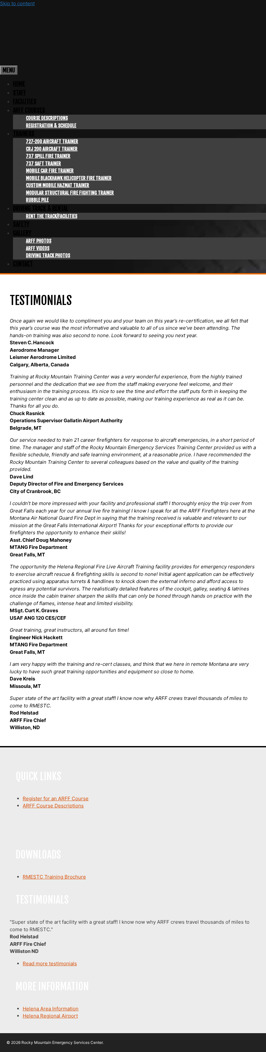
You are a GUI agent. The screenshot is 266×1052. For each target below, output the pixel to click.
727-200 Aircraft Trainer (52, 141)
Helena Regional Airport (50, 1016)
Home (19, 83)
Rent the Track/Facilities (51, 216)
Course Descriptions (47, 118)
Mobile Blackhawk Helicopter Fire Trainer (69, 178)
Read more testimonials (50, 963)
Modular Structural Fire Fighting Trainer (70, 193)
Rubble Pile (37, 200)
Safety (21, 224)
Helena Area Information (51, 1009)
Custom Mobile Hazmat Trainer (57, 185)
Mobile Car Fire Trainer (50, 171)
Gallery (22, 232)
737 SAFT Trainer (43, 163)
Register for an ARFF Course (56, 798)
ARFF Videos (37, 248)
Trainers (23, 133)
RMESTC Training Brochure (54, 877)
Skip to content (17, 3)
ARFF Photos (38, 241)
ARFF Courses (29, 110)
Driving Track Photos (48, 255)
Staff (19, 92)
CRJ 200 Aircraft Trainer (52, 149)
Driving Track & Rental (40, 208)
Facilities (24, 101)
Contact (23, 263)
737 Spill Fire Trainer (48, 156)
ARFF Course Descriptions (53, 806)
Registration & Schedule (51, 125)
